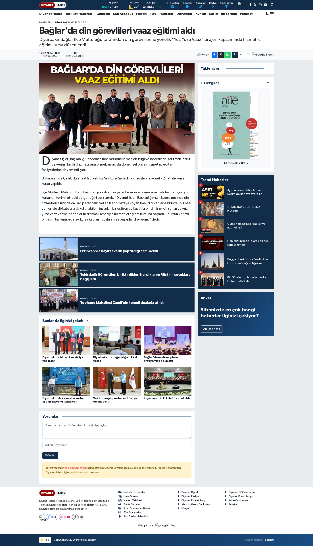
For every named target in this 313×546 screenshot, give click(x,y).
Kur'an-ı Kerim (207, 14)
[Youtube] (68, 517)
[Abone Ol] (263, 54)
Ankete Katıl (211, 329)
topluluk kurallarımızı (75, 467)
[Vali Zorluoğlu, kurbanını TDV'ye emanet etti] (117, 381)
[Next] (42, 517)
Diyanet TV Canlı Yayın (242, 492)
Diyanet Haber (50, 14)
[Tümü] (269, 68)
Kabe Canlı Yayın (238, 500)
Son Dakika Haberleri (136, 516)
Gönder (50, 455)
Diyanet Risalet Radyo (194, 500)
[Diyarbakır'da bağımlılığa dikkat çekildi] (117, 340)
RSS (46, 539)
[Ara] (272, 5)
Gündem (103, 14)
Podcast (246, 14)
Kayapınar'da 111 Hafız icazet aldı (167, 398)
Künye (185, 508)
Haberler (45, 22)
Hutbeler (166, 14)
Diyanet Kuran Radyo (241, 496)
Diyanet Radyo (190, 496)
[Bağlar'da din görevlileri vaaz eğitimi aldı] (117, 108)
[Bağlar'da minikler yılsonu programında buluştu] (167, 340)
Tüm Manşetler (132, 512)
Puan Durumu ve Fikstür (137, 508)
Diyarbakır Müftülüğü (70, 22)
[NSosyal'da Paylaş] (203, 55)
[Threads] (81, 517)
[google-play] (165, 525)
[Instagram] (62, 517)
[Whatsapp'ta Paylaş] (227, 55)
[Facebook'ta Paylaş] (214, 55)
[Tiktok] (75, 517)
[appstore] (146, 525)
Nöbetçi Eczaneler (134, 492)
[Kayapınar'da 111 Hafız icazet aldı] (167, 381)
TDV (153, 14)
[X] (55, 517)
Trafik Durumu (132, 504)
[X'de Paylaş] (221, 55)
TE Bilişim (268, 539)
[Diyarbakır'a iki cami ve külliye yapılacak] (66, 340)
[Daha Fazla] (235, 55)
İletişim (233, 504)
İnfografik (229, 14)
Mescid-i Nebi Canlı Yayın (196, 504)
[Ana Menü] (271, 14)
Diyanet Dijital (189, 492)
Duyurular (185, 14)
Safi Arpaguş (123, 14)
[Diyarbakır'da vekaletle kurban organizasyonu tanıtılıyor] (66, 381)
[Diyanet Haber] (52, 5)
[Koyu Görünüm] (267, 14)
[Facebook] (49, 517)
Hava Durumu (131, 496)
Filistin (141, 14)
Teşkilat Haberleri (79, 14)
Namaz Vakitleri (133, 500)
